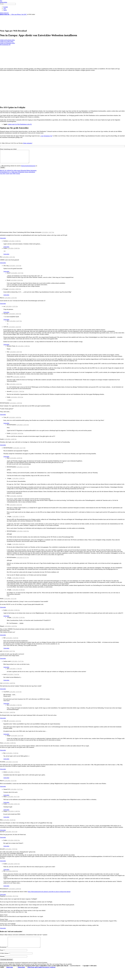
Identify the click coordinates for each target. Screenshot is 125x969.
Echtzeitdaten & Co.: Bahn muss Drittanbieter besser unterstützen (17, 172)
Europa (18, 173)
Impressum (9, 967)
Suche (5, 10)
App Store (3, 173)
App (4, 8)
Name (2, 950)
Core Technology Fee (46, 136)
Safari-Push (30, 967)
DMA (14, 173)
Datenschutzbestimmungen (28, 165)
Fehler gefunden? (27, 143)
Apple (7, 173)
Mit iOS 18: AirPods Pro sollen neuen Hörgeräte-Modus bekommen (18, 170)
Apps (10, 173)
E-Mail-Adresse (5, 953)
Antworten (3, 238)
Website (2, 956)
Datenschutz (21, 967)
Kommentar (3, 947)
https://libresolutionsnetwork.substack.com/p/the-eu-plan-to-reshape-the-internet (49, 891)
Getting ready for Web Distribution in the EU (20, 124)
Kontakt (5, 7)
